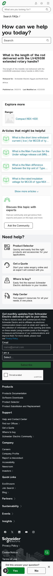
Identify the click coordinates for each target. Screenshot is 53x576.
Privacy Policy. (12, 338)
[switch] (5, 570)
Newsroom (7, 466)
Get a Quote (8, 428)
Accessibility (8, 462)
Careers (6, 449)
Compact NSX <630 (27, 118)
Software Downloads (12, 397)
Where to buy (9, 432)
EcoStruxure (8, 484)
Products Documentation (14, 393)
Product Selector (10, 402)
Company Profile (10, 453)
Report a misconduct (12, 458)
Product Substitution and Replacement (21, 406)
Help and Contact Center (14, 419)
